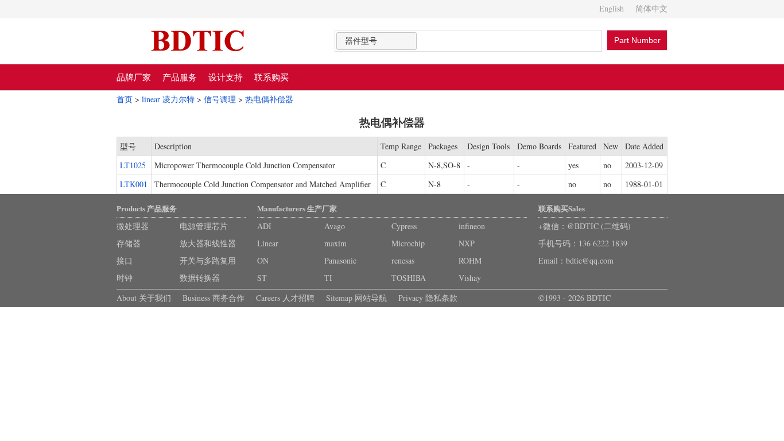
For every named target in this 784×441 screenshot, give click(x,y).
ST (262, 277)
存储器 (129, 243)
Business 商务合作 (213, 297)
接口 (125, 260)
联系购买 (271, 77)
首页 (125, 99)
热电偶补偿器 (269, 99)
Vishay (470, 277)
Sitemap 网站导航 (356, 297)
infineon (472, 225)
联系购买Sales (561, 208)
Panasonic (340, 260)
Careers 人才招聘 (285, 297)
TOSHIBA (408, 277)
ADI (264, 225)
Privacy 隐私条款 (427, 297)
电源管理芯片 (204, 225)
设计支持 (225, 77)
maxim (335, 243)
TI (328, 277)
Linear (267, 243)
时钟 (125, 277)
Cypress (404, 225)
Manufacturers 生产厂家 (297, 208)
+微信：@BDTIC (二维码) (584, 225)
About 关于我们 (144, 297)
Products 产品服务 (147, 208)
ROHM (470, 260)
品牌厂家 (134, 77)
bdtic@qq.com (590, 260)
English (611, 8)
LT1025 (133, 165)
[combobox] (376, 41)
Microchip (408, 243)
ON (263, 260)
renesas (402, 260)
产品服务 (179, 77)
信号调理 (220, 99)
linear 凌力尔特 (168, 99)
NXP (467, 243)
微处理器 (133, 225)
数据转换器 (200, 277)
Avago (334, 225)
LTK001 (134, 184)
